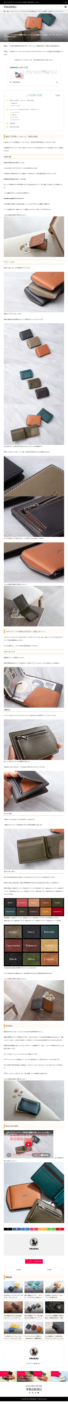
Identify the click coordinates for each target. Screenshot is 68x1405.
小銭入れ (13, 115)
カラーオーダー (15, 120)
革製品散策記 (10, 6)
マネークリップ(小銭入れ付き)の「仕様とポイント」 (25, 109)
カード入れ (14, 117)
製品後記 (12, 123)
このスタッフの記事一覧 (34, 1261)
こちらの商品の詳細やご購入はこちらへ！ (15, 215)
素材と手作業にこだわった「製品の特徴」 (22, 100)
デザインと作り (15, 106)
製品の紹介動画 (14, 127)
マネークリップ (8, 39)
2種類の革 (14, 103)
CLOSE (58, 95)
